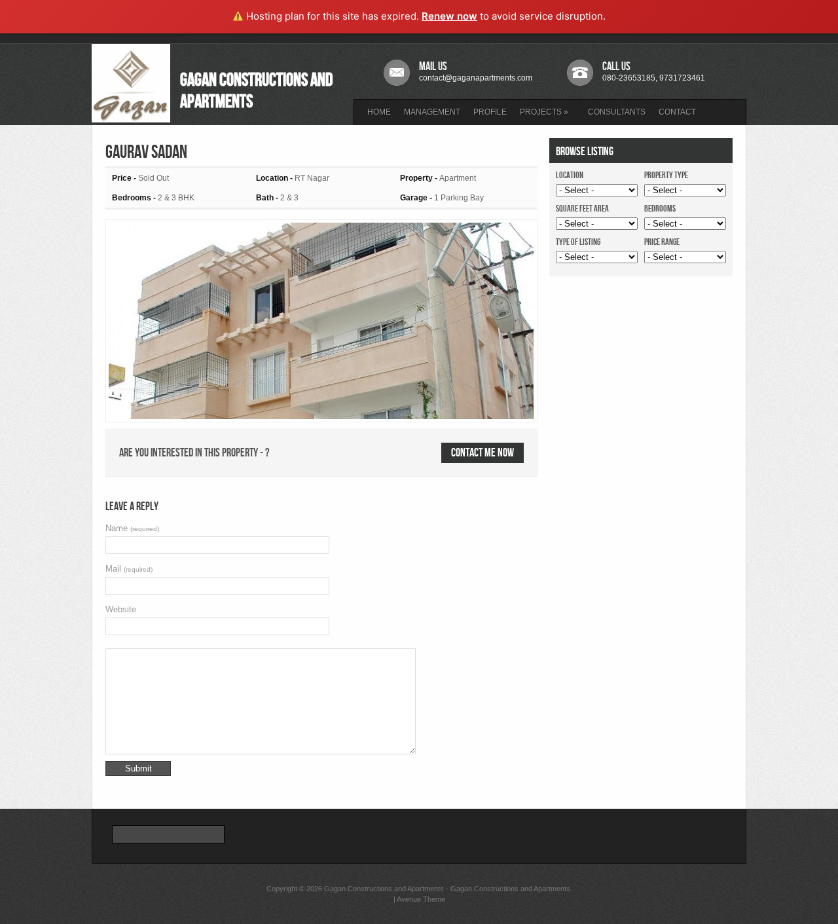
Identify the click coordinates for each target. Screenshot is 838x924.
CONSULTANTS (617, 112)
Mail (129, 569)
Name (132, 528)
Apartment (457, 178)
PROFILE (490, 112)
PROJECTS (544, 112)
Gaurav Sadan (146, 152)
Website (120, 609)
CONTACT (677, 112)
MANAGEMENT (432, 112)
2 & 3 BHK (176, 197)
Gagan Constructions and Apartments (384, 889)
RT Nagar (312, 178)
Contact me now (482, 453)
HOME (379, 112)
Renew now (449, 16)
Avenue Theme (421, 899)
